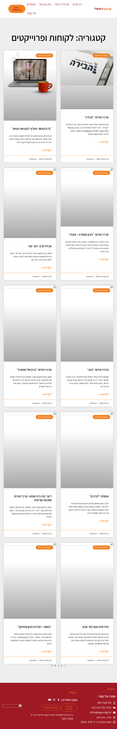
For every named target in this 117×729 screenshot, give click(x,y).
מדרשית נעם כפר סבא (95, 627)
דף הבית (77, 4)
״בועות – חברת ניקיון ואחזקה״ (34, 627)
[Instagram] (54, 699)
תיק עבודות (45, 4)
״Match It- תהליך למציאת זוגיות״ (31, 129)
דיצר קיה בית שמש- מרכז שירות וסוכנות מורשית (33, 498)
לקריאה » (103, 142)
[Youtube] (49, 699)
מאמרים (31, 4)
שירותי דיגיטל (62, 4)
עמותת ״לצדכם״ (99, 496)
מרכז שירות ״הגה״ (98, 370)
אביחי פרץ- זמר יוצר (40, 246)
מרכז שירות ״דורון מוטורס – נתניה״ (88, 234)
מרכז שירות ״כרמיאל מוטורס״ (34, 370)
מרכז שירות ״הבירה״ (96, 117)
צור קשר (31, 13)
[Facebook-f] (58, 699)
